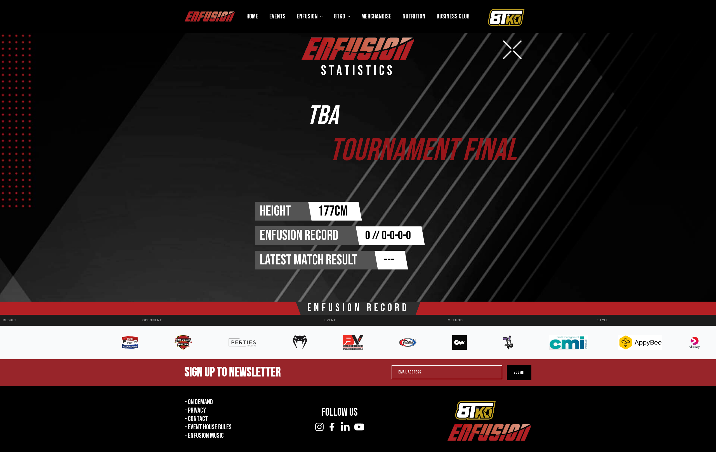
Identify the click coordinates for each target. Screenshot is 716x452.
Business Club (453, 16)
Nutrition (413, 16)
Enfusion (307, 16)
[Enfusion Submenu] (323, 16)
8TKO (339, 16)
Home (252, 16)
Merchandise (376, 16)
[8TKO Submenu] (350, 16)
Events (277, 16)
